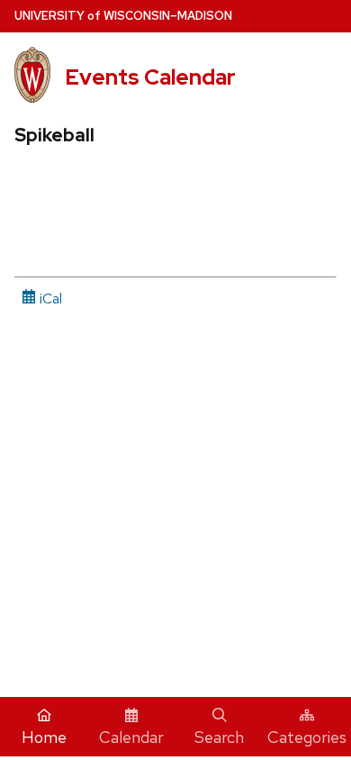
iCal (49, 298)
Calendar (131, 737)
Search (219, 737)
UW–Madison (123, 15)
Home (44, 737)
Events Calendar (150, 77)
